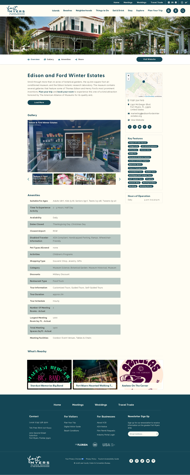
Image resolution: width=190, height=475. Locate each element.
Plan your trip (46, 92)
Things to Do (102, 10)
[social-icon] (168, 10)
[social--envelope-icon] (130, 127)
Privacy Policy (91, 459)
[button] (79, 59)
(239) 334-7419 (137, 100)
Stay (130, 10)
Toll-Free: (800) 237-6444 (40, 428)
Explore (140, 10)
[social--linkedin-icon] (144, 127)
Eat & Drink (118, 10)
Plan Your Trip (155, 10)
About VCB (101, 423)
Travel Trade (157, 2)
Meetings (128, 2)
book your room (66, 92)
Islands (56, 10)
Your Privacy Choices (73, 459)
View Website (137, 120)
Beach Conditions (71, 431)
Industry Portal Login (106, 435)
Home (116, 2)
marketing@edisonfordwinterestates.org (145, 114)
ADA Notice (102, 427)
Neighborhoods (84, 10)
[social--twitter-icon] (149, 127)
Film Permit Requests (106, 431)
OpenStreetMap (149, 96)
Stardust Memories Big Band (46, 385)
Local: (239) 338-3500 (38, 422)
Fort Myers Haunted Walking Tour (95, 385)
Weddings (141, 2)
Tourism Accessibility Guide (108, 459)
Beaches (67, 10)
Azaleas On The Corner (135, 385)
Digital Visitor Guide (72, 427)
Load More (39, 102)
